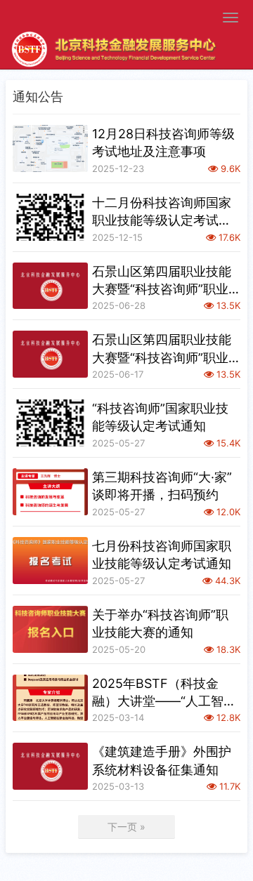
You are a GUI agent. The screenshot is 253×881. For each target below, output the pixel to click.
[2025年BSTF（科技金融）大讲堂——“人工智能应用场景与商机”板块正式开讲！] (50, 698)
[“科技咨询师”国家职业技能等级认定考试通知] (50, 422)
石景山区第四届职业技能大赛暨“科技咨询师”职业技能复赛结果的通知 (161, 281)
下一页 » (126, 827)
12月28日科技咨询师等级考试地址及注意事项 (163, 142)
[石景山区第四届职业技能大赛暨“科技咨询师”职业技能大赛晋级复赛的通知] (50, 354)
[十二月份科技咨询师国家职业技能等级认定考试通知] (50, 217)
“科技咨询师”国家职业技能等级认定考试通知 (160, 417)
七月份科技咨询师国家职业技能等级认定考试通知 (161, 554)
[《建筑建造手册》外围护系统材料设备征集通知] (50, 766)
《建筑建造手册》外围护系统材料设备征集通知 (161, 760)
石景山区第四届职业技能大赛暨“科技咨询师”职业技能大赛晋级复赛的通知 (161, 349)
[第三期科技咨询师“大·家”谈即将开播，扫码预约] (50, 491)
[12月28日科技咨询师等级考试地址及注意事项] (50, 148)
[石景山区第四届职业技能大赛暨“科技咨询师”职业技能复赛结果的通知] (50, 286)
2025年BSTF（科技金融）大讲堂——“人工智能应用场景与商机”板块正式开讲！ (164, 693)
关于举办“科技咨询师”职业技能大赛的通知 (160, 623)
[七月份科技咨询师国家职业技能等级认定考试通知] (50, 560)
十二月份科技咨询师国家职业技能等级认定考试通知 (161, 212)
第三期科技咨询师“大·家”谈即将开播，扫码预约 (162, 486)
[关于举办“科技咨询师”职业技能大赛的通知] (50, 629)
